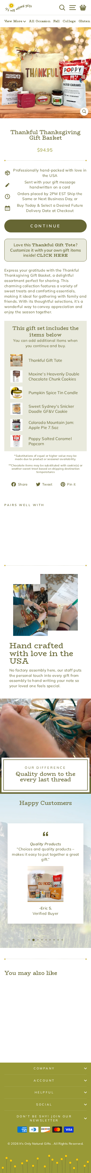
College (69, 21)
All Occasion (39, 21)
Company (44, 1068)
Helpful (44, 1092)
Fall (56, 21)
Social (44, 1104)
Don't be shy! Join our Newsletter (44, 1118)
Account (44, 1080)
